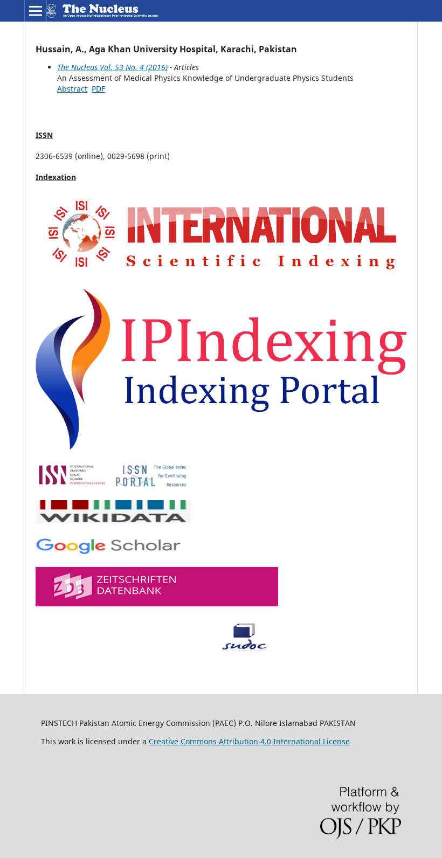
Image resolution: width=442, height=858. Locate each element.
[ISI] (221, 273)
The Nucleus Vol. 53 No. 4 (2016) (112, 67)
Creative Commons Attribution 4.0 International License (249, 741)
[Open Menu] (35, 11)
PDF (98, 89)
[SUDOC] (158, 650)
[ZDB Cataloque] (157, 603)
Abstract (72, 89)
